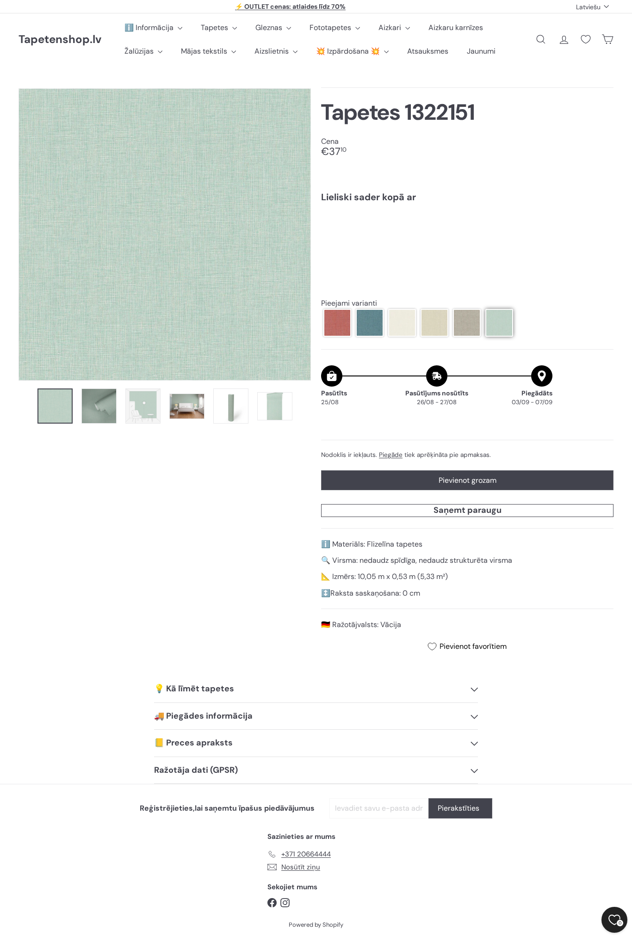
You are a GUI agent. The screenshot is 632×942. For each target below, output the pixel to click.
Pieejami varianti (349, 303)
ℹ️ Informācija (149, 27)
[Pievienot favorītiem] (601, 228)
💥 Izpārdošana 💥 (349, 51)
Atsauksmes (427, 51)
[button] (337, 323)
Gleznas (269, 27)
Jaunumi (481, 51)
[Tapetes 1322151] (467, 241)
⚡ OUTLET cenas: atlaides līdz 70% (290, 6)
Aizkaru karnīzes (455, 27)
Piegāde (391, 455)
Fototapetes (331, 27)
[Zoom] (164, 234)
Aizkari (390, 27)
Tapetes (215, 27)
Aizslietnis (272, 51)
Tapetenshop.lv (60, 39)
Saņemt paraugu (468, 510)
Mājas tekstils (205, 51)
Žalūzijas (139, 51)
